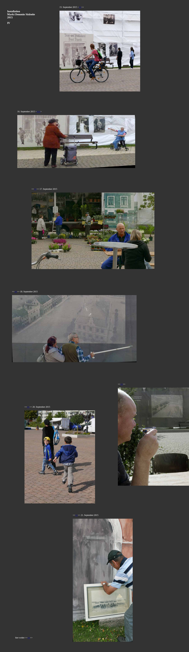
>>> (38, 111)
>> (80, 7)
